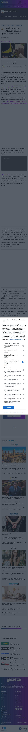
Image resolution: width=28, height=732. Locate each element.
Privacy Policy (21, 412)
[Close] (25, 320)
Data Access (14, 412)
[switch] (23, 346)
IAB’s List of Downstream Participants (15, 339)
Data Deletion (6, 412)
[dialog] (14, 366)
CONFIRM (8, 407)
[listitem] (14, 343)
